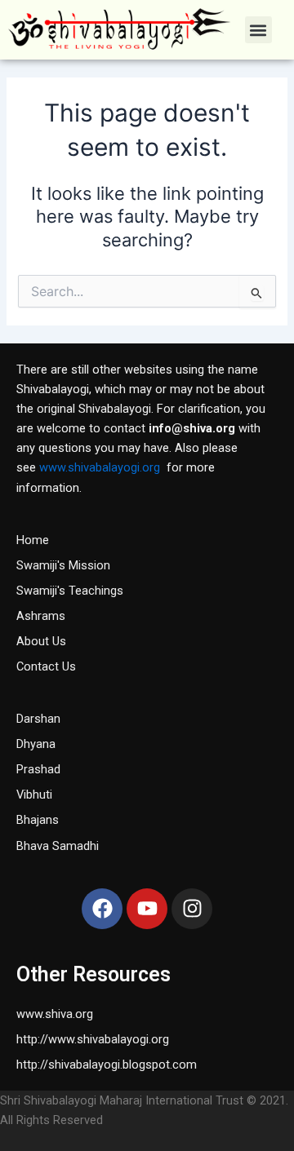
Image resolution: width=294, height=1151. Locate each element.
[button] (258, 29)
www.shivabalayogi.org (99, 467)
